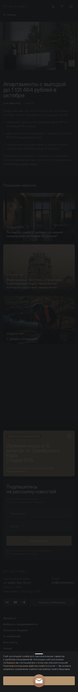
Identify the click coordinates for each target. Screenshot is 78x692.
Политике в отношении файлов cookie (24, 665)
